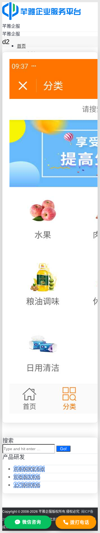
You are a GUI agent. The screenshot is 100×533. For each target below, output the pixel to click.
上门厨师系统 (27, 485)
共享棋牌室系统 (29, 469)
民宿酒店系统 (27, 477)
